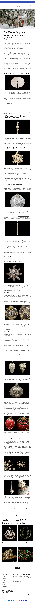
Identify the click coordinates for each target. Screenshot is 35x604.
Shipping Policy (4, 586)
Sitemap (3, 582)
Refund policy (4, 584)
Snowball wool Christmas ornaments (25, 137)
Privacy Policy (4, 578)
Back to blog (18, 515)
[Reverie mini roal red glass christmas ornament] (17, 430)
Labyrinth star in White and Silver (15, 286)
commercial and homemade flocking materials (20, 63)
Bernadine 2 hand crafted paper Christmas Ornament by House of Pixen (9, 542)
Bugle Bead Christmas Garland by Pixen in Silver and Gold (9, 563)
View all (17, 567)
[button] (3, 6)
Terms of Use (4, 576)
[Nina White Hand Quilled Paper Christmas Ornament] (17, 165)
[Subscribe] (16, 595)
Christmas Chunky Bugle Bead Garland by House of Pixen (24, 563)
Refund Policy (4, 580)
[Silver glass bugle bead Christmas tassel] (17, 235)
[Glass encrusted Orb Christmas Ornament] (17, 206)
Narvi (28, 324)
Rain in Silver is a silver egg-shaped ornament (11, 407)
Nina (16, 179)
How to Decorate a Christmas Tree (23, 216)
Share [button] (5, 41)
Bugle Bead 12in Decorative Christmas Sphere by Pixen (23, 542)
